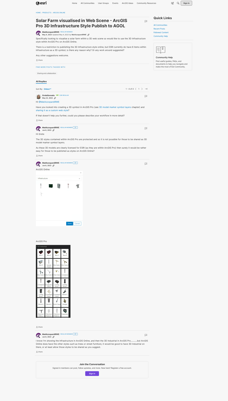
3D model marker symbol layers (115, 107)
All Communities (160, 25)
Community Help (161, 36)
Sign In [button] (92, 373)
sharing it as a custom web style (52, 110)
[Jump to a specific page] (146, 89)
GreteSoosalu (48, 95)
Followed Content (161, 32)
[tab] (41, 81)
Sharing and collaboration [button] (46, 73)
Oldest (47, 89)
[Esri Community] (41, 3)
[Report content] (146, 21)
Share (39, 60)
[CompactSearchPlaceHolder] (178, 3)
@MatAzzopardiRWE (49, 102)
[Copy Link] (88, 35)
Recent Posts (159, 29)
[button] (59, 198)
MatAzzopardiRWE (50, 32)
